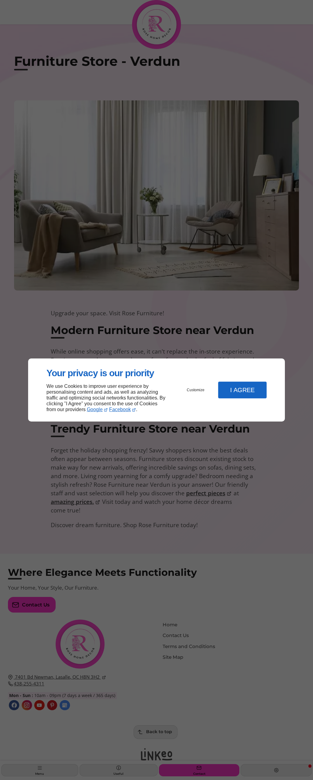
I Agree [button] (242, 390)
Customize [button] (195, 390)
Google (95, 409)
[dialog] (156, 390)
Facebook (120, 409)
